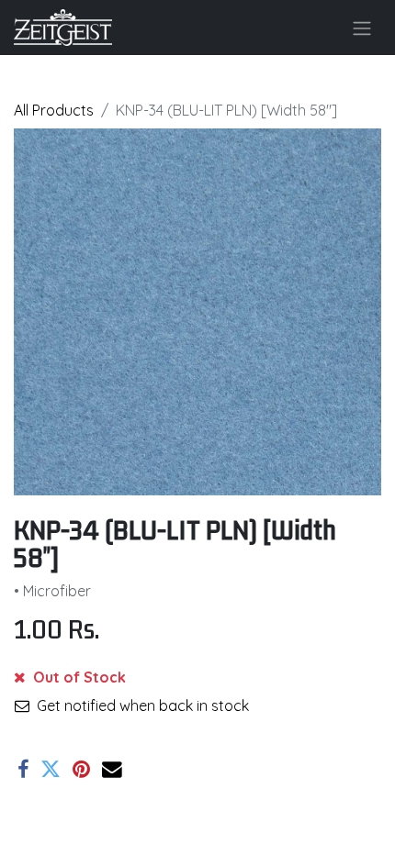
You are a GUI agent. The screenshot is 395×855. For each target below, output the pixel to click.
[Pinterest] (81, 770)
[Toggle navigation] (362, 27)
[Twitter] (50, 770)
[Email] (112, 770)
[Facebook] (22, 770)
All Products (54, 110)
